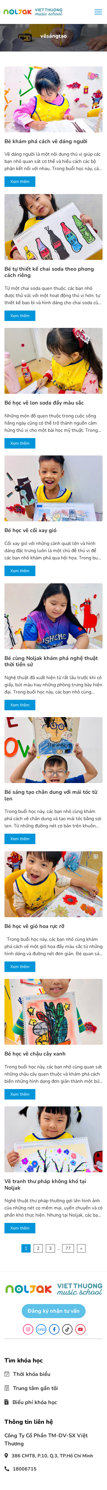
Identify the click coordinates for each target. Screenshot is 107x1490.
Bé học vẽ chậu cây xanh (35, 1054)
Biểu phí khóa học (30, 1400)
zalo (41, 1329)
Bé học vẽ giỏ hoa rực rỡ (34, 926)
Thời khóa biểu (28, 1374)
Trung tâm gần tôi (31, 1387)
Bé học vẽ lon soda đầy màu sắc (44, 403)
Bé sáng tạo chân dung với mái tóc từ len (50, 795)
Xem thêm (19, 181)
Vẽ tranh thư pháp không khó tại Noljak (45, 1184)
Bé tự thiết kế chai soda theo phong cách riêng (49, 272)
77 (68, 1248)
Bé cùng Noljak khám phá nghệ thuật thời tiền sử (51, 661)
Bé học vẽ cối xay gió (30, 530)
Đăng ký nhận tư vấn (54, 1311)
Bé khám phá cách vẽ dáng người (45, 141)
